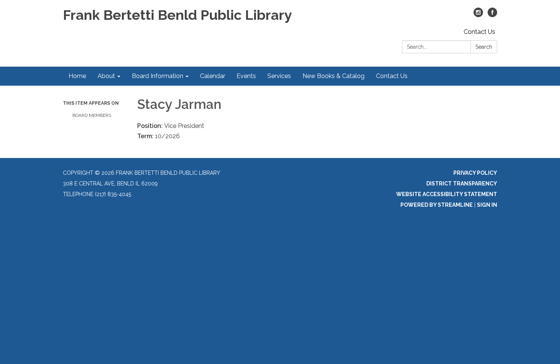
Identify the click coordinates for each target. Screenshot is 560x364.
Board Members (91, 115)
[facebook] (492, 15)
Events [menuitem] (246, 76)
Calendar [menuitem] (212, 76)
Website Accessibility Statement (446, 194)
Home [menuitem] (77, 76)
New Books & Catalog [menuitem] (333, 76)
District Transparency (461, 183)
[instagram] (478, 15)
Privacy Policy (475, 173)
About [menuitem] (106, 76)
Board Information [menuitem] (157, 76)
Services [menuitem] (279, 76)
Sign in (487, 205)
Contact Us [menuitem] (392, 76)
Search (483, 47)
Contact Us (479, 31)
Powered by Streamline (436, 205)
